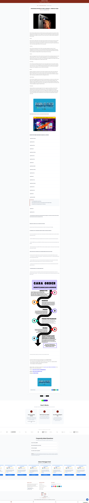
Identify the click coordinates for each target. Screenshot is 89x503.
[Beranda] (44, 396)
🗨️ (87, 499)
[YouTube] (55, 486)
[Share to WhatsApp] (56, 390)
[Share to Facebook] (52, 390)
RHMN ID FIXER (44, 0)
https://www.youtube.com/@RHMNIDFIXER (39, 369)
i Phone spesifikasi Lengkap (42, 5)
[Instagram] (53, 486)
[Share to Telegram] (57, 390)
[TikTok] (59, 486)
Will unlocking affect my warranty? (36, 445)
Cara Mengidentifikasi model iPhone (36, 201)
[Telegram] (61, 486)
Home (37, 5)
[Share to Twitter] (54, 390)
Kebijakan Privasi (41, 488)
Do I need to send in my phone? (35, 450)
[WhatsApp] (57, 486)
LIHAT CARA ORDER (44, 400)
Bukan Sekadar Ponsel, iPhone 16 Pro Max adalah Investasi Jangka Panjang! (41, 202)
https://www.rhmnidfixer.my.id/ (37, 371)
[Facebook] (52, 486)
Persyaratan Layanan (41, 487)
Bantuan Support (41, 489)
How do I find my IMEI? (34, 442)
